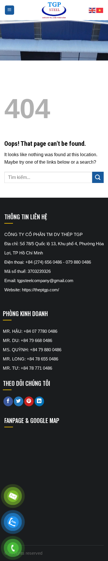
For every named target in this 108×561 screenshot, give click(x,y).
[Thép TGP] (54, 10)
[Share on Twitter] (18, 401)
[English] (92, 10)
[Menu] (9, 10)
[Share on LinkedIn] (39, 401)
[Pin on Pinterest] (29, 401)
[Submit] (98, 177)
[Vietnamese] (100, 10)
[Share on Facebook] (8, 401)
